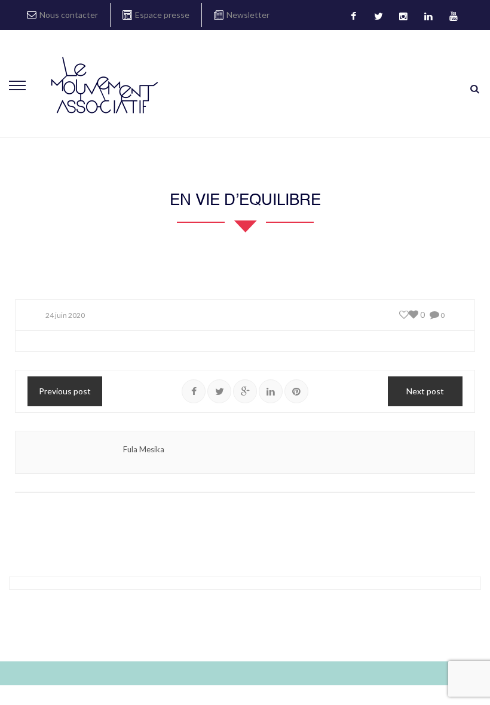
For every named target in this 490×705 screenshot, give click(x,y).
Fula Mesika (143, 449)
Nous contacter (68, 15)
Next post (425, 391)
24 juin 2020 (65, 315)
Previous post (65, 391)
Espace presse (162, 15)
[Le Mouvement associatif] (104, 85)
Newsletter (248, 15)
